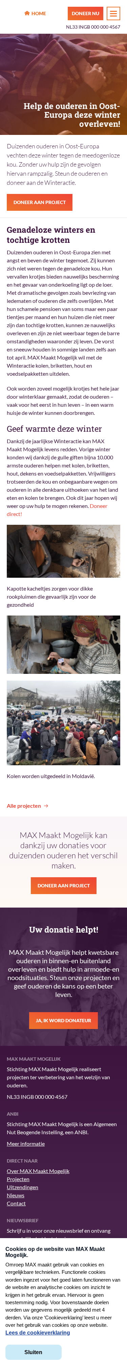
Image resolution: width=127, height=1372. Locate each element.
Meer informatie (26, 1143)
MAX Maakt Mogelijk (14, 14)
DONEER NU (85, 13)
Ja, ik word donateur (63, 1020)
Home (38, 13)
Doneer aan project (40, 202)
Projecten (18, 1179)
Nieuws (15, 1195)
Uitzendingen (22, 1187)
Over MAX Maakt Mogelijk (38, 1171)
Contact (16, 1203)
